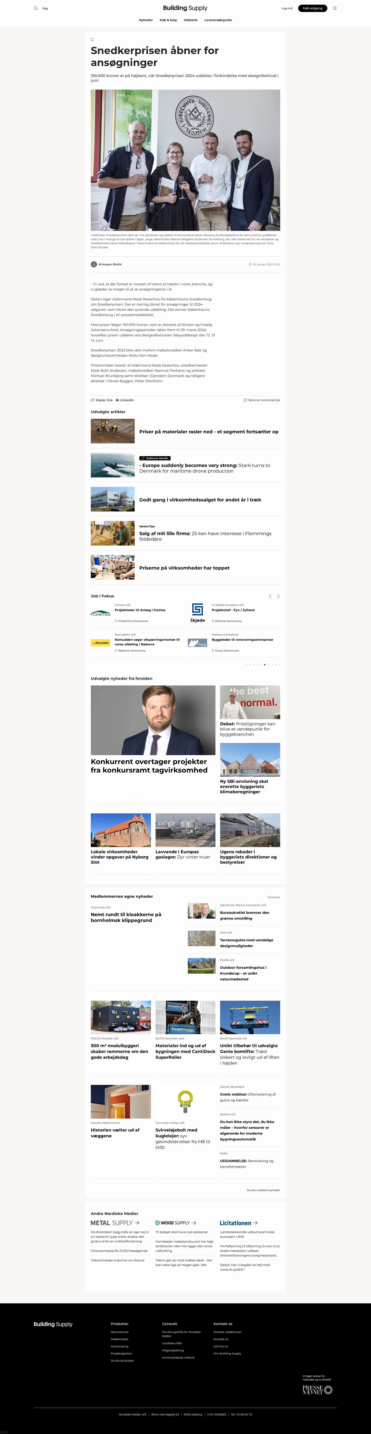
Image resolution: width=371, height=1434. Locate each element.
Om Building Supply (227, 1353)
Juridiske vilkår (172, 1343)
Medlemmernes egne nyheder (122, 896)
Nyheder (146, 20)
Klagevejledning (173, 1350)
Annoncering (119, 1346)
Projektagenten (121, 1353)
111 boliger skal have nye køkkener (182, 1232)
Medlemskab (119, 1339)
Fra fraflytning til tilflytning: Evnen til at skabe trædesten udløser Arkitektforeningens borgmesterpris (250, 1250)
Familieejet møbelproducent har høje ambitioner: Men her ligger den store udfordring (185, 1246)
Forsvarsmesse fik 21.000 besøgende (119, 1251)
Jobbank (190, 20)
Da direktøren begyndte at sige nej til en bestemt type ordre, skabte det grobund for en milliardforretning (120, 1236)
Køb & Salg (168, 20)
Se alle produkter (122, 1360)
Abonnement (120, 1332)
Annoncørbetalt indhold (178, 1357)
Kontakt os (221, 1339)
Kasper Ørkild (112, 264)
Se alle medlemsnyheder (263, 1190)
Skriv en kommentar (264, 400)
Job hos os (221, 1346)
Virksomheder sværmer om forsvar (118, 1260)
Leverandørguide (218, 20)
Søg (45, 8)
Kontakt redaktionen (227, 1332)
